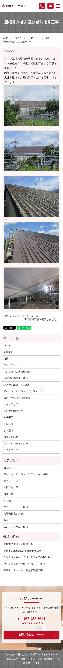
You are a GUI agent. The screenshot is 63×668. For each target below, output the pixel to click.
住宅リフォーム (12, 365)
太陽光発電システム (15, 513)
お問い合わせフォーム (31, 634)
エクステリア (11, 404)
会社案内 (8, 352)
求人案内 (8, 430)
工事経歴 (8, 424)
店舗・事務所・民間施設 (17, 397)
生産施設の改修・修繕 (16, 378)
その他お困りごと (13, 411)
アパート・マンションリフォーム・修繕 (26, 474)
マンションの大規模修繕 (17, 371)
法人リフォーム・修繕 (16, 526)
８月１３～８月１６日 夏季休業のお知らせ (28, 557)
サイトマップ (11, 450)
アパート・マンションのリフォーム (23, 391)
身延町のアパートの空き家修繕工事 (23, 570)
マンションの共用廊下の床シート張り (24, 564)
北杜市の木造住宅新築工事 (18, 544)
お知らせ (8, 494)
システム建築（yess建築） (18, 384)
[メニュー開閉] (58, 6)
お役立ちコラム (12, 487)
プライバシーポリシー (16, 443)
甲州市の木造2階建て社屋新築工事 (22, 551)
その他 (7, 500)
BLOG (18, 38)
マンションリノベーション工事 (21, 316)
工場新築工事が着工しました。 (41, 319)
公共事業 (8, 417)
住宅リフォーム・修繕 (39, 38)
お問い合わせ (11, 437)
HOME (5, 38)
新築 (6, 358)
